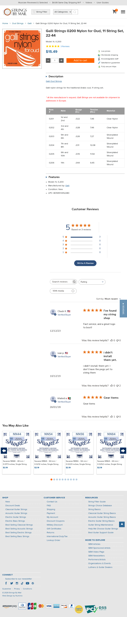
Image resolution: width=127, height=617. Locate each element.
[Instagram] (17, 583)
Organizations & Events (99, 563)
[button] (123, 308)
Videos (88, 3)
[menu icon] (123, 12)
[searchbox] (60, 281)
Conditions (27, 589)
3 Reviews (65, 46)
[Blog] (32, 583)
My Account (52, 517)
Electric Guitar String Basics (101, 521)
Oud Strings (18, 23)
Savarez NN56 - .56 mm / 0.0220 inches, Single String (78, 462)
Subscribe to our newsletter (18, 579)
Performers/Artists (97, 560)
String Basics (94, 509)
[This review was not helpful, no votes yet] (117, 340)
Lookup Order (53, 540)
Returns (50, 533)
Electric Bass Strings (15, 521)
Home (5, 23)
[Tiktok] (22, 583)
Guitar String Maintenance (100, 525)
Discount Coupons (56, 521)
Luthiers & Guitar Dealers (100, 567)
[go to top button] (122, 524)
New (7, 502)
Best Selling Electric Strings (18, 533)
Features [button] (54, 177)
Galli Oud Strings (54, 81)
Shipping (51, 509)
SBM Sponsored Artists (99, 548)
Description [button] (56, 76)
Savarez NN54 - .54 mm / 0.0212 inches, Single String (46, 462)
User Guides (103, 3)
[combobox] (92, 282)
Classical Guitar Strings (16, 509)
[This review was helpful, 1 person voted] (112, 416)
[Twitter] (11, 583)
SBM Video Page (96, 552)
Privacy (17, 589)
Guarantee (6, 589)
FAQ (49, 505)
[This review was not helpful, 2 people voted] (117, 385)
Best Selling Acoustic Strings (19, 529)
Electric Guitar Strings (15, 517)
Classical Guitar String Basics (102, 513)
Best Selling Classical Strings (19, 525)
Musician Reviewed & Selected (33, 3)
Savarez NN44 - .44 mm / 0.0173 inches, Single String (15, 462)
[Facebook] (6, 583)
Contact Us (52, 502)
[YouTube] (27, 583)
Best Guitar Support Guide (101, 533)
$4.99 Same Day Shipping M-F (66, 3)
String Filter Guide (97, 502)
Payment (51, 513)
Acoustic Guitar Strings (16, 513)
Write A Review (85, 263)
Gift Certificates (54, 529)
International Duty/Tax (57, 536)
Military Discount (55, 525)
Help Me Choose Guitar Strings (103, 529)
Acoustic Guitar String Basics (102, 517)
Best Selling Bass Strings (17, 536)
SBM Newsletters (96, 556)
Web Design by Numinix (12, 596)
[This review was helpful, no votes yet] (112, 340)
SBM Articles (94, 544)
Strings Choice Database (100, 505)
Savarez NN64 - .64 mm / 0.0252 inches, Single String (109, 462)
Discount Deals (12, 505)
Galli (30, 23)
